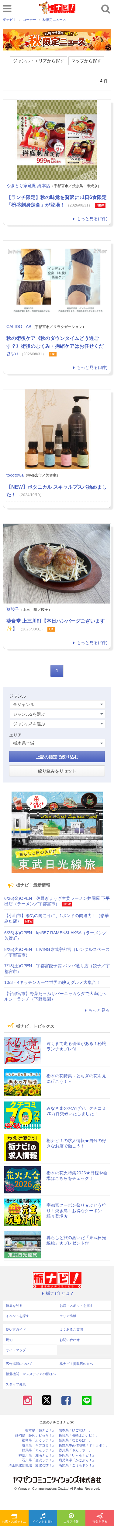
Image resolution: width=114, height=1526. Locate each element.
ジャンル (17, 696)
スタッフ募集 (16, 1384)
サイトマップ (16, 1350)
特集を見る (99, 1521)
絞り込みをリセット (57, 771)
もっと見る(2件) (92, 218)
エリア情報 (71, 1521)
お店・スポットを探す (15, 1521)
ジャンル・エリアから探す (38, 60)
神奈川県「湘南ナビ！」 (37, 1455)
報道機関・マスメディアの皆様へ (31, 1374)
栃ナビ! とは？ (60, 1293)
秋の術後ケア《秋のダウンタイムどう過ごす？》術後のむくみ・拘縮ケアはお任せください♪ (55, 346)
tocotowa (15, 475)
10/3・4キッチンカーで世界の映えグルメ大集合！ (52, 982)
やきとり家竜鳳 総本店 (28, 185)
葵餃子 (12, 609)
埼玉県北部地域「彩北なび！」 (32, 1465)
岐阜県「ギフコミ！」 (38, 1445)
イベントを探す (43, 1521)
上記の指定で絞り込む (57, 756)
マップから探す (86, 60)
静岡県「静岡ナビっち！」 (35, 1435)
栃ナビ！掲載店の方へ (76, 1363)
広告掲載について (19, 1363)
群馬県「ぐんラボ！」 (38, 1450)
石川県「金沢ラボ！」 (38, 1460)
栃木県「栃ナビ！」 (40, 1430)
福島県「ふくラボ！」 (38, 1440)
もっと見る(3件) (92, 367)
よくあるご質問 (71, 1329)
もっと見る (99, 1010)
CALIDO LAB (18, 326)
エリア (15, 735)
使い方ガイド (16, 1329)
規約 (9, 1340)
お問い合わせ (70, 1340)
